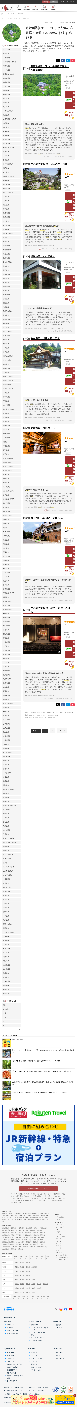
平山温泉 (6, 952)
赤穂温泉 (6, 769)
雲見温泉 (6, 638)
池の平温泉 (6, 503)
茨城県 (28, 1263)
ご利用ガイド (60, 1219)
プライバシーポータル (27, 1391)
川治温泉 (6, 270)
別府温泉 (6, 961)
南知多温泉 (6, 695)
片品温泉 (6, 315)
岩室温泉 (6, 507)
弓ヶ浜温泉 (6, 654)
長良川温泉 (6, 683)
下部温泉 (6, 401)
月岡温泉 (6, 495)
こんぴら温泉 (7, 875)
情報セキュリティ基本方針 (31, 1394)
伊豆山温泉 (6, 605)
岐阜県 (22, 1279)
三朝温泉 (6, 818)
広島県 (33, 1288)
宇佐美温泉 (6, 621)
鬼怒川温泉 (6, 258)
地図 (68, 88)
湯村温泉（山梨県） (9, 409)
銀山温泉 (6, 172)
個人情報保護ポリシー (11, 1391)
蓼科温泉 (6, 450)
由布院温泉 (6, 965)
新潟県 (28, 1271)
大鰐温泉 (6, 102)
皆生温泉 (6, 822)
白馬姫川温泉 (7, 470)
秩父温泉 (6, 340)
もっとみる (16, 1029)
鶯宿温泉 (6, 115)
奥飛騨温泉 (6, 675)
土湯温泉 (6, 241)
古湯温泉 (6, 907)
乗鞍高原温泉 (7, 462)
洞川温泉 (6, 793)
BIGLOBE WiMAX (12, 1334)
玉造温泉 (6, 834)
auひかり (10, 1328)
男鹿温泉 (6, 160)
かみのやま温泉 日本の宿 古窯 (49, 164)
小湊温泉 (6, 348)
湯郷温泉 (6, 850)
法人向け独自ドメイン (14, 1381)
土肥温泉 (6, 646)
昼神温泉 (6, 474)
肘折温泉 (6, 209)
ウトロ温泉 (6, 70)
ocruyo (58, 1232)
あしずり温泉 (7, 887)
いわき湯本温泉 (8, 233)
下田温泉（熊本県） (9, 932)
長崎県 (23, 1297)
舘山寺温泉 (6, 634)
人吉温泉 (6, 944)
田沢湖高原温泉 (8, 164)
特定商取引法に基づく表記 (12, 1394)
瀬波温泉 (6, 523)
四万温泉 (6, 303)
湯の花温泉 (6, 756)
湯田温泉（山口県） (9, 867)
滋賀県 (17, 1284)
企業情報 (31, 1348)
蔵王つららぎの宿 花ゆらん (47, 518)
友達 (4, 1013)
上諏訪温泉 (6, 438)
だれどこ (58, 1229)
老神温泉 (6, 307)
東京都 (28, 1267)
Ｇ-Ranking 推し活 (61, 1255)
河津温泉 (6, 630)
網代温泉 (6, 597)
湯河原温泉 (6, 368)
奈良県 (39, 1284)
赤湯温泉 (6, 180)
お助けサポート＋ (37, 1325)
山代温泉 (6, 560)
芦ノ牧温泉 (6, 225)
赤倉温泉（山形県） (9, 176)
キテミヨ (58, 1239)
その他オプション (37, 1341)
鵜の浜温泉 (6, 511)
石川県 (22, 1275)
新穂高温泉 (6, 670)
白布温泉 (6, 196)
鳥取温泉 (6, 826)
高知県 (33, 1292)
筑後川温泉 (6, 891)
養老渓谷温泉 (7, 360)
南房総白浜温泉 (8, 356)
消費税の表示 (19, 1387)
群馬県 (22, 1263)
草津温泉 (6, 290)
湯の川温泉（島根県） (10, 842)
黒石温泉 (6, 107)
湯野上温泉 (6, 254)
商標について (8, 1397)
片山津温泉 (6, 556)
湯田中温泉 (6, 487)
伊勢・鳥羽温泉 (8, 703)
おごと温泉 (6, 724)
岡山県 (28, 1288)
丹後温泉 (6, 748)
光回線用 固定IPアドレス (15, 1364)
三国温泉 (6, 577)
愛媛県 (28, 1292)
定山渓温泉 (6, 49)
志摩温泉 (6, 707)
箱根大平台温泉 (8, 380)
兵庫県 (33, 1284)
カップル (6, 1009)
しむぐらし (59, 1328)
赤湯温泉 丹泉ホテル (43, 427)
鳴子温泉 (6, 127)
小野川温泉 (6, 188)
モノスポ (58, 1243)
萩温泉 (5, 863)
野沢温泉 (6, 413)
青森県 (21, 1257)
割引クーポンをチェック (71, 115)
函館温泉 (6, 90)
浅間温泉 (6, 421)
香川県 (22, 1292)
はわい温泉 (6, 830)
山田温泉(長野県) (8, 491)
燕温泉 (5, 528)
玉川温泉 (6, 156)
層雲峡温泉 (6, 78)
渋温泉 (5, 442)
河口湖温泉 (6, 397)
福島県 (47, 1257)
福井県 (28, 1275)
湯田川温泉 (6, 213)
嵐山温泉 (6, 732)
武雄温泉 (6, 903)
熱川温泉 (6, 658)
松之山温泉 (6, 532)
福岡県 (14, 1297)
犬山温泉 (6, 687)
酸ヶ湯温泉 (6, 94)
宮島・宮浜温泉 (8, 854)
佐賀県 (19, 1297)
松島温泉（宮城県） (9, 147)
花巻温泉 (6, 123)
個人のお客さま (9, 1317)
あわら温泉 (6, 572)
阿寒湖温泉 (6, 66)
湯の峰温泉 (6, 809)
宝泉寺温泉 (6, 981)
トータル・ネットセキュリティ (39, 1334)
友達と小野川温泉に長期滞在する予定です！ (51, 328)
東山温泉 (6, 221)
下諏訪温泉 (6, 446)
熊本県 (28, 1297)
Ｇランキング (60, 1227)
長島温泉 (6, 715)
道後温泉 (6, 883)
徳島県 (17, 1292)
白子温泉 (6, 352)
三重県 (33, 1279)
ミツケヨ (58, 1250)
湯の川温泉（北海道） (10, 62)
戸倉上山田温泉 (8, 458)
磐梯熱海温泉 (7, 250)
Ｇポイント (59, 1224)
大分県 (33, 1297)
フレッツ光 (10, 1358)
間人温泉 (6, 744)
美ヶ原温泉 (6, 425)
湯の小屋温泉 (7, 331)
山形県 (42, 1257)
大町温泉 (6, 429)
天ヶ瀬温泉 (6, 969)
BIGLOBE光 (10, 1325)
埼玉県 (17, 1267)
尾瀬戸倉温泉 (7, 311)
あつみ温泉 (6, 184)
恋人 (4, 1005)
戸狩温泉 (6, 454)
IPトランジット (12, 1373)
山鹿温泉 (6, 957)
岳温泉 (5, 237)
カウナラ (58, 1248)
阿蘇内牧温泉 (7, 924)
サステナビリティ (37, 1358)
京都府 (22, 1284)
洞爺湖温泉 (6, 82)
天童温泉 (6, 201)
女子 (4, 1021)
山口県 (39, 1288)
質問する (54, 2)
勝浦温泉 (6, 801)
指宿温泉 (6, 989)
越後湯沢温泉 (7, 515)
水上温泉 (6, 327)
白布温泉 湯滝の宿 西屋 (45, 338)
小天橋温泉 (6, 740)
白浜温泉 (6, 797)
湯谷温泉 (6, 699)
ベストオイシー (60, 1241)
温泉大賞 (58, 1325)
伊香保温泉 (6, 295)
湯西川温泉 (6, 286)
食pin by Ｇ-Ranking (61, 1257)
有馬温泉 (6, 764)
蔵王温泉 (6, 168)
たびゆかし (59, 1253)
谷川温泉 (6, 323)
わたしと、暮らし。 (62, 1236)
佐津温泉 (6, 781)
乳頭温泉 (6, 152)
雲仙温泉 (6, 912)
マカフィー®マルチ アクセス (15, 1377)
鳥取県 (17, 1288)
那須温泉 (6, 278)
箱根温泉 (6, 364)
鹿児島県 (43, 1297)
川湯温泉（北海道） (9, 74)
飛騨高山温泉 (7, 679)
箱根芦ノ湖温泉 (8, 376)
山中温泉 (6, 548)
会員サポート (60, 1358)
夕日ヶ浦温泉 (7, 752)
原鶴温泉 (6, 895)
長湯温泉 (6, 977)
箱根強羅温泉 (7, 384)
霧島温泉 (6, 993)
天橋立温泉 (6, 728)
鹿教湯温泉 (6, 434)
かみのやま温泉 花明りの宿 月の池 (50, 609)
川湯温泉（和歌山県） (10, 805)
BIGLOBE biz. (11, 1352)
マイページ (64, 2)
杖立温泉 (6, 940)
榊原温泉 (6, 711)
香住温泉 (6, 777)
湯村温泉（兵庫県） (9, 789)
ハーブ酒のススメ (61, 1259)
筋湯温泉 (6, 973)
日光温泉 (6, 282)
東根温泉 (6, 205)
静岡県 (17, 1279)
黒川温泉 (6, 920)
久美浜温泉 (6, 736)
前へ (36, 731)
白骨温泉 (6, 417)
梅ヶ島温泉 (6, 626)
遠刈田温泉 (6, 139)
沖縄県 (48, 1297)
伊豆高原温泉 (7, 601)
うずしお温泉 (7, 773)
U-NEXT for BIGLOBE (38, 1338)
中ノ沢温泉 (6, 246)
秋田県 (37, 1257)
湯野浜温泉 (6, 217)
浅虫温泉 (6, 98)
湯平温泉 (6, 985)
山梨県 (17, 1271)
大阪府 (28, 1284)
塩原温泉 (6, 266)
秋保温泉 (6, 131)
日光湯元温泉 (7, 262)
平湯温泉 (6, 666)
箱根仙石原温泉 (8, 389)
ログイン (72, 2)
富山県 (17, 1275)
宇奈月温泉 (6, 536)
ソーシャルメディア (37, 1370)
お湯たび (58, 1234)
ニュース (34, 1361)
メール (58, 1355)
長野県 (22, 1271)
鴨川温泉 (6, 344)
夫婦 (4, 1017)
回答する (45, 2)
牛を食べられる (46, 245)
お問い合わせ (8, 1387)
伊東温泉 (6, 585)
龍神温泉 (6, 813)
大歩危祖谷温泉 (8, 871)
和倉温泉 (6, 544)
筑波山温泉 (6, 335)
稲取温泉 (6, 613)
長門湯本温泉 (7, 858)
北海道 (15, 1257)
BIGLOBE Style (36, 1367)
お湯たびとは (60, 1217)
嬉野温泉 (6, 899)
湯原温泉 (6, 846)
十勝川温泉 (6, 58)
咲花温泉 (6, 519)
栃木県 (17, 1263)
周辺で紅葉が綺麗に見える (49, 153)
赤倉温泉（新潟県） (9, 499)
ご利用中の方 (57, 1348)
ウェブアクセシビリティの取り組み (37, 1387)
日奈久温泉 (6, 948)
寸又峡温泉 (6, 642)
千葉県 (22, 1267)
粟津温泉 (6, 552)
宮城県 (31, 1257)
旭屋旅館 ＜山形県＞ (43, 256)
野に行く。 (59, 1245)
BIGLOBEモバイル (13, 1331)
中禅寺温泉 (6, 274)
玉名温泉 (6, 936)
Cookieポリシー (42, 1391)
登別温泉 (6, 53)
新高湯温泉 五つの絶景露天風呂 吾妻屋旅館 (49, 68)
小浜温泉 (6, 916)
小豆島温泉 (6, 879)
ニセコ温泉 (6, 86)
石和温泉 (6, 393)
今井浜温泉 (6, 617)
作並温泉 (6, 135)
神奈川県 (34, 1267)
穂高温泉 (6, 483)
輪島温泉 (6, 568)
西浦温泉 (6, 691)
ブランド (34, 1355)
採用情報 (34, 1364)
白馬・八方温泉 (8, 466)
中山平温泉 (6, 143)
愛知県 (28, 1279)
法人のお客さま (9, 1348)
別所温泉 (6, 478)
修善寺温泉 (6, 589)
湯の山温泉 (6, 720)
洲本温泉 (6, 785)
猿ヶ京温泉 (6, 319)
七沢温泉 (6, 372)
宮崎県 (37, 1297)
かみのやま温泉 (8, 192)
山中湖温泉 (6, 405)
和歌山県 (45, 1284)
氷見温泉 (6, 540)
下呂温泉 (6, 662)
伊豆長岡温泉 (7, 609)
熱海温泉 (6, 581)
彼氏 (4, 1025)
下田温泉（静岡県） (9, 593)
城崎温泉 (6, 760)
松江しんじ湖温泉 (8, 838)
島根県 (22, 1288)
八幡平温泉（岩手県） (10, 119)
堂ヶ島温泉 (6, 650)
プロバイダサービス (13, 1361)
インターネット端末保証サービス (39, 1329)
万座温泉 (6, 299)
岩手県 (26, 1257)
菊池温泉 (6, 928)
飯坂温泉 (6, 229)
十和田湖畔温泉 (8, 111)
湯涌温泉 (6, 564)
